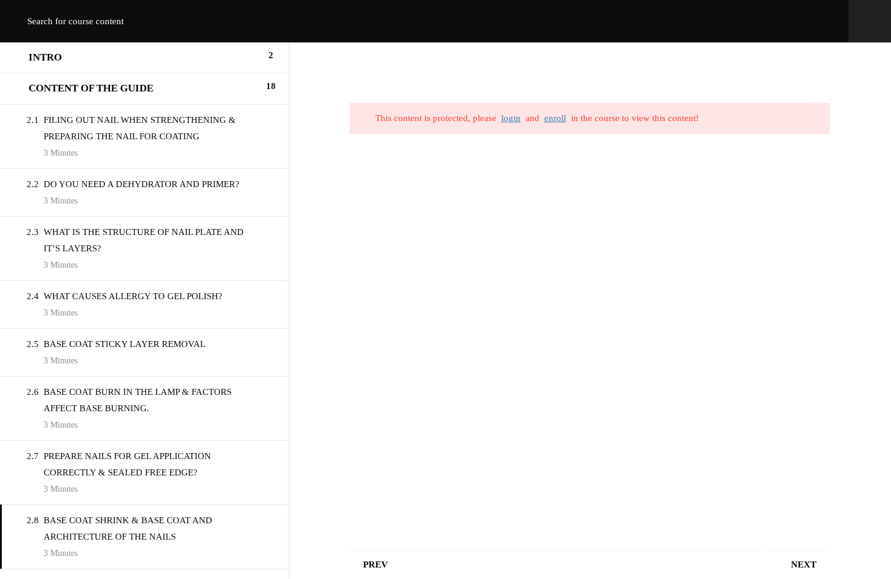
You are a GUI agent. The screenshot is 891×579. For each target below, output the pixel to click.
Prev (375, 564)
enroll (555, 118)
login (511, 118)
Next (803, 564)
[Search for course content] (22, 21)
